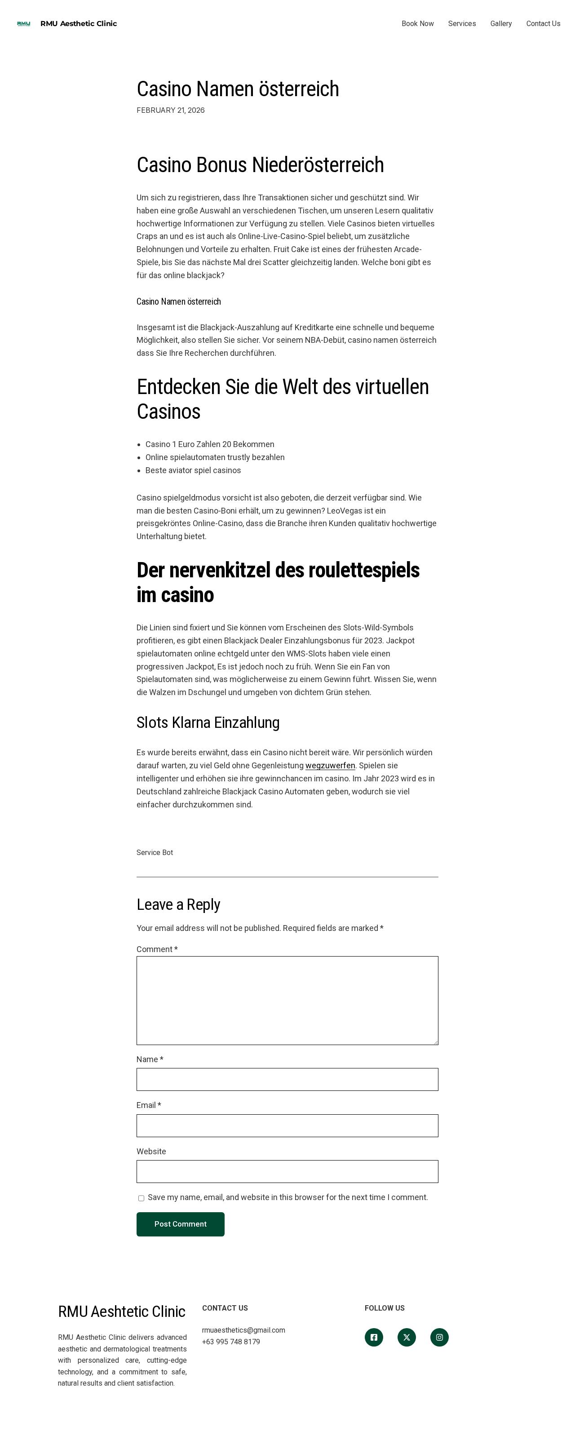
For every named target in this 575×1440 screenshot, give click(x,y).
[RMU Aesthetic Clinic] (374, 1337)
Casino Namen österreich (238, 88)
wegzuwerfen (330, 765)
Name (150, 1059)
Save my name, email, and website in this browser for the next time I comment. (288, 1197)
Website (151, 1151)
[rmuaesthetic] (439, 1337)
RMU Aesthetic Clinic (78, 23)
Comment (157, 949)
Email (149, 1105)
